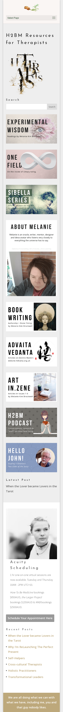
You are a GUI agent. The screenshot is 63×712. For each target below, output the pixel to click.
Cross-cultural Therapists (25, 664)
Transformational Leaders (25, 677)
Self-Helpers (16, 658)
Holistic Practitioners (22, 670)
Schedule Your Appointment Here (30, 618)
